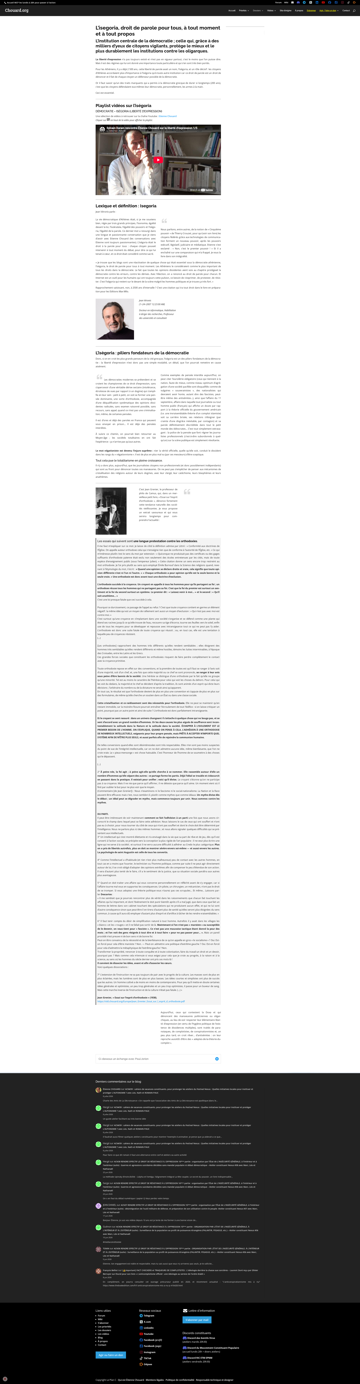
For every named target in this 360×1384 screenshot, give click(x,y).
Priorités (243, 11)
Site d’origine (285, 11)
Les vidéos (103, 1333)
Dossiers (257, 11)
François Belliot (110, 1270)
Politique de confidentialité (180, 1379)
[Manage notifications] (5, 1379)
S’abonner (103, 1322)
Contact (346, 11)
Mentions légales (155, 1379)
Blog (100, 1337)
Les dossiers (104, 1330)
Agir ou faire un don (111, 1355)
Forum (278, 3)
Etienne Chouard (168, 116)
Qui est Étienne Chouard (131, 1379)
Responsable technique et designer (214, 1379)
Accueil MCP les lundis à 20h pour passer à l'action (31, 2)
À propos (299, 11)
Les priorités (104, 1326)
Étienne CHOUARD (112, 1089)
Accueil (232, 11)
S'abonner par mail (197, 1320)
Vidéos (270, 11)
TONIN (106, 1248)
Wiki (286, 3)
